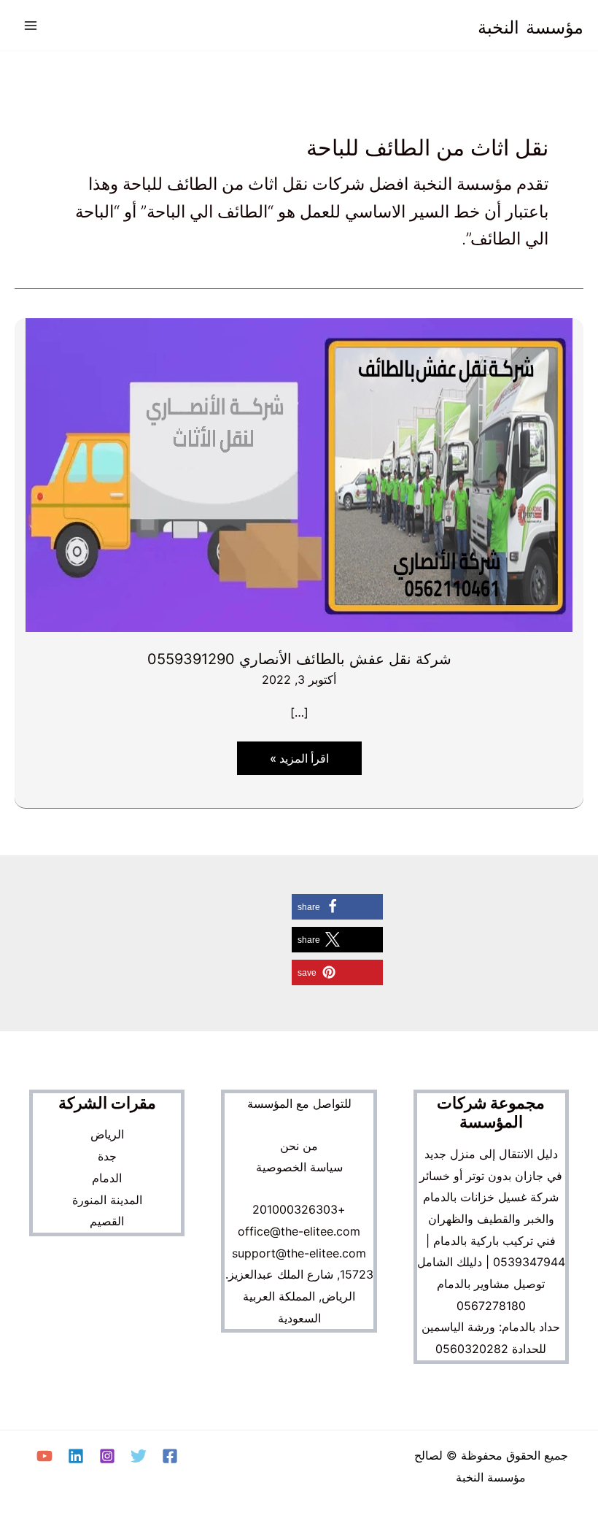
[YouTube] (44, 1456)
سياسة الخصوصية (299, 1167)
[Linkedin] (76, 1456)
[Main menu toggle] (31, 25)
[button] (337, 907)
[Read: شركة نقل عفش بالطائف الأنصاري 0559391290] (299, 473)
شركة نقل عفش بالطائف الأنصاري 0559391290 (299, 659)
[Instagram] (107, 1456)
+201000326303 (299, 1209)
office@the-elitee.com (299, 1231)
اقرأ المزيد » (294, 762)
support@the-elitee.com (299, 1253)
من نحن (299, 1145)
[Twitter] (139, 1456)
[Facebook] (170, 1456)
